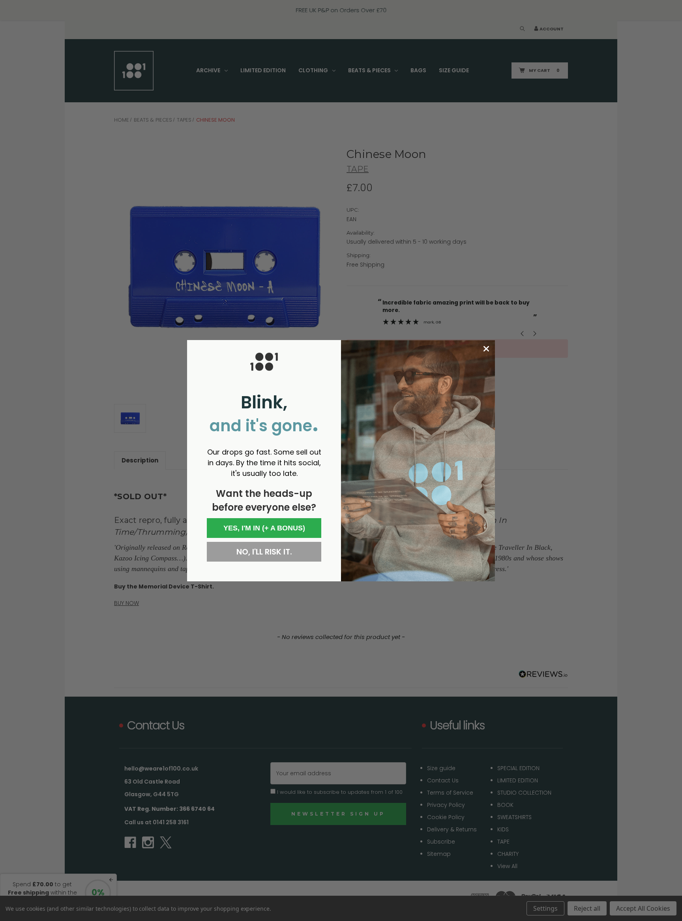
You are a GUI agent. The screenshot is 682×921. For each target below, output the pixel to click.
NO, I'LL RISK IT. (264, 551)
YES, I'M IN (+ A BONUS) (264, 528)
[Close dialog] (486, 348)
